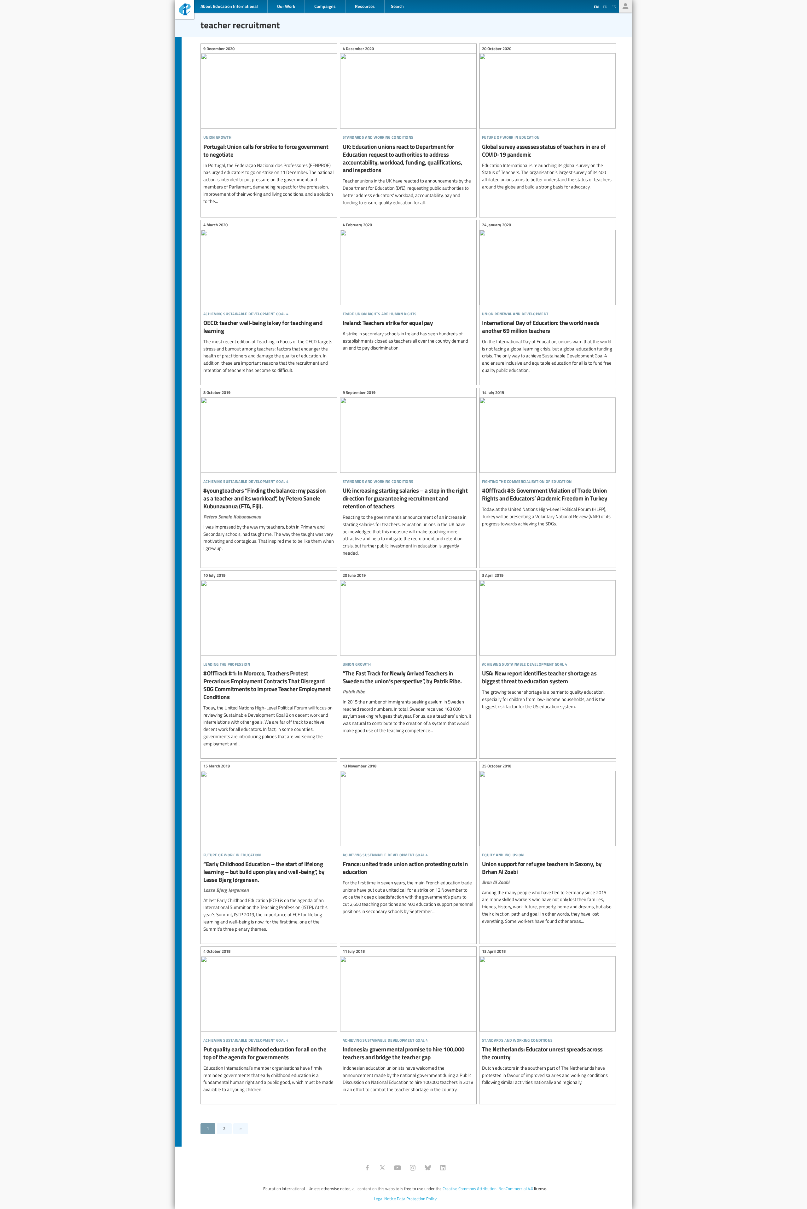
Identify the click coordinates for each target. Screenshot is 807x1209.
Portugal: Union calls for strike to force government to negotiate (269, 126)
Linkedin (443, 1167)
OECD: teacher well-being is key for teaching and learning (269, 298)
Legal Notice (385, 1198)
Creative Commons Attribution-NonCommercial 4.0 (488, 1188)
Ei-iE (184, 10)
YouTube (397, 1167)
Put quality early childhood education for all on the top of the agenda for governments (269, 1021)
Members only (625, 6)
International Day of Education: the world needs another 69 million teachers (547, 298)
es (614, 6)
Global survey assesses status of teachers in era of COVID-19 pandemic (547, 118)
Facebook (367, 1167)
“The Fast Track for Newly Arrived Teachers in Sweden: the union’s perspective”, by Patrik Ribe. (408, 654)
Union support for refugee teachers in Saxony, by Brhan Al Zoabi (547, 844)
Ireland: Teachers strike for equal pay (408, 287)
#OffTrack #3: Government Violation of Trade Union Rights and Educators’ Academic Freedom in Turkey (547, 459)
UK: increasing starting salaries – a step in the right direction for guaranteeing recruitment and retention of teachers (408, 474)
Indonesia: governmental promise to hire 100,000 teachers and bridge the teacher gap (408, 1021)
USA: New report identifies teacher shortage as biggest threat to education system (547, 642)
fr (605, 6)
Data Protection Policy (417, 1198)
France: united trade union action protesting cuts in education (408, 839)
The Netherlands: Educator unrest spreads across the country (547, 1018)
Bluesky (428, 1167)
